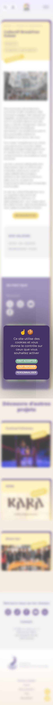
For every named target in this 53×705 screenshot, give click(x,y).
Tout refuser (26, 367)
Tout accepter (26, 361)
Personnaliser (26, 372)
